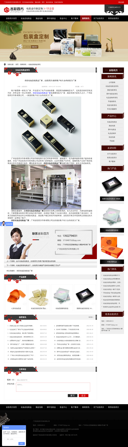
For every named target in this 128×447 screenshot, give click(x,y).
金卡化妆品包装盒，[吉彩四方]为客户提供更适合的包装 (36, 261)
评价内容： (11, 384)
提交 (83, 395)
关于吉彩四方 (98, 18)
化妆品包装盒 (26, 18)
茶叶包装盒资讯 (112, 94)
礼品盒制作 (112, 133)
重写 (72, 395)
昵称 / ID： (11, 380)
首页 (17, 64)
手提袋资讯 (112, 101)
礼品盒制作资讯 (112, 97)
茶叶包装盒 (51, 18)
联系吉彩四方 (113, 18)
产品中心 (112, 116)
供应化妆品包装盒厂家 (25, 271)
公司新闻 (112, 82)
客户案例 (74, 18)
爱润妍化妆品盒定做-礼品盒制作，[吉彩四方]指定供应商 (50, 431)
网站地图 (121, 2)
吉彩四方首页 (11, 18)
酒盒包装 (39, 18)
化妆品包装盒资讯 (34, 64)
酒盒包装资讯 (112, 90)
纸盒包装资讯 (112, 105)
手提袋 (112, 141)
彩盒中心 (63, 18)
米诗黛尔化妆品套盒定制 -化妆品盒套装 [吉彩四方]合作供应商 (59, 429)
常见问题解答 (112, 109)
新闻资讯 (85, 18)
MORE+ (91, 317)
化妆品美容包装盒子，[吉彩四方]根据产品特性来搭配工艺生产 (38, 265)
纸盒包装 (112, 137)
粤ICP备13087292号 (71, 435)
